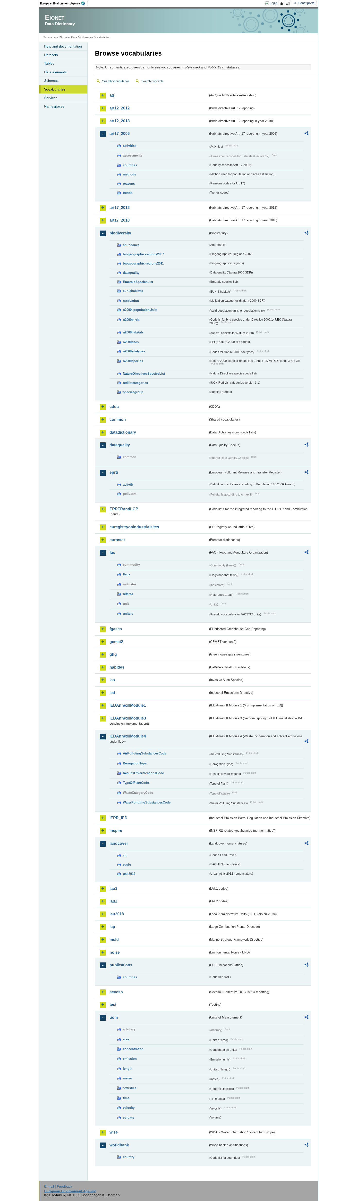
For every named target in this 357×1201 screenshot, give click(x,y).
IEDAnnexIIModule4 (128, 736)
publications (121, 965)
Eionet (64, 37)
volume (128, 1117)
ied (112, 693)
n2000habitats (133, 332)
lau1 (113, 888)
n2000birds (131, 320)
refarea (128, 594)
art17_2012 (120, 208)
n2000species (133, 361)
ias (112, 680)
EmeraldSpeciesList (138, 282)
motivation (131, 301)
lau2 (113, 901)
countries (130, 165)
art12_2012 (120, 108)
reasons (129, 183)
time (126, 1098)
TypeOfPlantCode (136, 783)
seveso (116, 992)
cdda (114, 407)
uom (114, 1017)
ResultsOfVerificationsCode (143, 773)
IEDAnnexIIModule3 (128, 718)
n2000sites (131, 342)
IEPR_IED (119, 818)
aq (112, 95)
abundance (131, 245)
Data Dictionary (81, 37)
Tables (49, 63)
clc (125, 855)
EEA (64, 3)
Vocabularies (55, 89)
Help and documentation (63, 46)
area (126, 1039)
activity (128, 484)
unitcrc (128, 613)
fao (112, 552)
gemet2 (116, 642)
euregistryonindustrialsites (134, 527)
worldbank (119, 1145)
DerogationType (134, 763)
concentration (133, 1049)
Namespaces (54, 106)
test (113, 1004)
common (118, 419)
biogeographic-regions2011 (143, 263)
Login (273, 3)
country (128, 1157)
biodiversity (120, 233)
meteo (127, 1078)
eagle (127, 864)
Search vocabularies (115, 81)
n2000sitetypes (134, 351)
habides (117, 667)
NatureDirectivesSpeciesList (144, 373)
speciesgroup (133, 392)
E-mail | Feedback (58, 1186)
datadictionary (123, 432)
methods (129, 174)
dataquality (131, 272)
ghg (113, 654)
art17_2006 (120, 134)
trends (127, 193)
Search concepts (152, 81)
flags (126, 574)
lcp (112, 927)
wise (114, 1132)
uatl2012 (129, 874)
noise (115, 952)
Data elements (55, 72)
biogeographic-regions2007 (143, 254)
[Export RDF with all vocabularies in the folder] (306, 134)
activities (129, 146)
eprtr (114, 472)
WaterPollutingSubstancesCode (146, 802)
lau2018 (117, 914)
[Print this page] (282, 3)
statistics (129, 1088)
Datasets (51, 55)
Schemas (51, 81)
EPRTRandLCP (124, 509)
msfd (114, 939)
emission (130, 1058)
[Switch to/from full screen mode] (288, 3)
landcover (119, 843)
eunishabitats (133, 291)
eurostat (117, 540)
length (127, 1068)
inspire (116, 830)
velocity (129, 1108)
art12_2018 (120, 121)
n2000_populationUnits (140, 310)
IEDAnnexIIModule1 (128, 705)
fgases (116, 629)
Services (50, 98)
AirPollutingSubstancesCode (144, 753)
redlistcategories (135, 383)
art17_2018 (120, 220)
